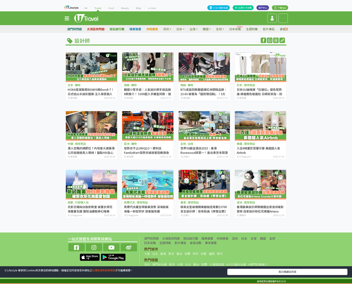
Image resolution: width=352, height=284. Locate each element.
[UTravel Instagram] (94, 247)
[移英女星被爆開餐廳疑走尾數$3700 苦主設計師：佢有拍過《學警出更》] (204, 184)
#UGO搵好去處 (236, 264)
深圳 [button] (166, 29)
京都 (203, 253)
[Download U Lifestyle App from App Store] (90, 256)
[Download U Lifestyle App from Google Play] (113, 256)
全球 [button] (219, 29)
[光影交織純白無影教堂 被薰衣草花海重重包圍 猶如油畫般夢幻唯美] (91, 184)
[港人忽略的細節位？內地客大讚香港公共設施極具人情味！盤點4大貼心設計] (91, 125)
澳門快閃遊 (74, 29)
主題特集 (252, 29)
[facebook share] (263, 40)
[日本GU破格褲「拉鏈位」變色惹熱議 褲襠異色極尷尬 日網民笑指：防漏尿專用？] (260, 66)
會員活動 (195, 243)
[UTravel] (86, 18)
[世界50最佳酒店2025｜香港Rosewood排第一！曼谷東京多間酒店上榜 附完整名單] (204, 125)
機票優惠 (135, 29)
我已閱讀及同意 (287, 272)
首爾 (187, 253)
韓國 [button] (206, 29)
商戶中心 (262, 7)
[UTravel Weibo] (129, 247)
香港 (163, 253)
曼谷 (179, 253)
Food (111, 8)
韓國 (263, 238)
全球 (272, 238)
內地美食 (152, 29)
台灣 (253, 238)
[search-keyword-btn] (283, 18)
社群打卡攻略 (245, 7)
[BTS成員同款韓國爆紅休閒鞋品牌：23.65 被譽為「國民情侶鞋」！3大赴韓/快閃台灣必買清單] (204, 66)
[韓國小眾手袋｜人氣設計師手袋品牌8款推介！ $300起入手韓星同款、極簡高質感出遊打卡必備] (147, 66)
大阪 (147, 253)
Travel (98, 8)
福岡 (211, 253)
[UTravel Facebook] (76, 247)
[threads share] (276, 40)
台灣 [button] (192, 29)
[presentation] (286, 29)
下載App (282, 7)
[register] (272, 18)
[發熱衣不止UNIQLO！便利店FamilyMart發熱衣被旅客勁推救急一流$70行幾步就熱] (147, 125)
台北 (155, 253)
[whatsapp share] (270, 40)
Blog (138, 8)
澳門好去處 (159, 264)
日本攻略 (235, 29)
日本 (244, 238)
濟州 (220, 253)
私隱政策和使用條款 (103, 270)
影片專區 (269, 29)
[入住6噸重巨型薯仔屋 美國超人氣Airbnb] (260, 125)
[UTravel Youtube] (111, 247)
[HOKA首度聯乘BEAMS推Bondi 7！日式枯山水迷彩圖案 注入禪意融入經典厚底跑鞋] (91, 66)
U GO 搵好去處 (220, 7)
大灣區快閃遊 (95, 29)
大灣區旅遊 (216, 264)
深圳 (235, 238)
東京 (171, 253)
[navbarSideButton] (67, 18)
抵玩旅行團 (117, 29)
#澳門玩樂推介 (257, 264)
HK (85, 8)
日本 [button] (179, 29)
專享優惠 (211, 243)
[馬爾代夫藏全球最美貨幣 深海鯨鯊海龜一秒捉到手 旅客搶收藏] (147, 184)
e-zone (152, 8)
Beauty (125, 8)
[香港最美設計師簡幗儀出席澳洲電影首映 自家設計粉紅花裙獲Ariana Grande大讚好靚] (260, 184)
